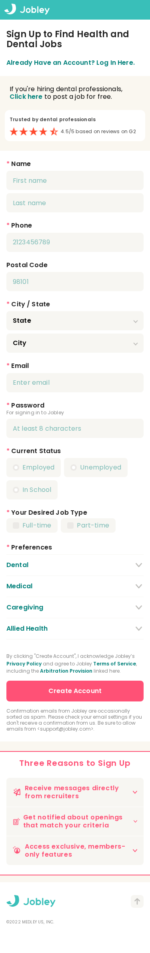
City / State (30, 304)
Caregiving (25, 607)
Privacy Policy (24, 663)
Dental (17, 564)
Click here (26, 96)
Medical (19, 586)
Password (27, 405)
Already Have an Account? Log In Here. (70, 62)
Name (21, 163)
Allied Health (27, 628)
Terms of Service (114, 663)
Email (20, 365)
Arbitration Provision (66, 670)
